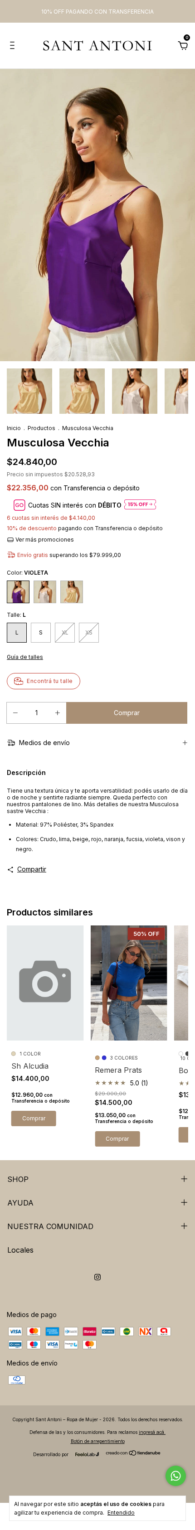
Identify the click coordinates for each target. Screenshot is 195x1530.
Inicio (14, 428)
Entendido (121, 1512)
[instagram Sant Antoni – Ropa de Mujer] (97, 1277)
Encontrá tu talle (50, 681)
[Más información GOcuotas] (140, 505)
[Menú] (14, 46)
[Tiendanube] (133, 1453)
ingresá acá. (152, 1432)
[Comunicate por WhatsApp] (176, 1476)
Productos (41, 428)
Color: (27, 572)
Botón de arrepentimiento (98, 1441)
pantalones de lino (56, 804)
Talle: (16, 614)
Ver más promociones (44, 539)
